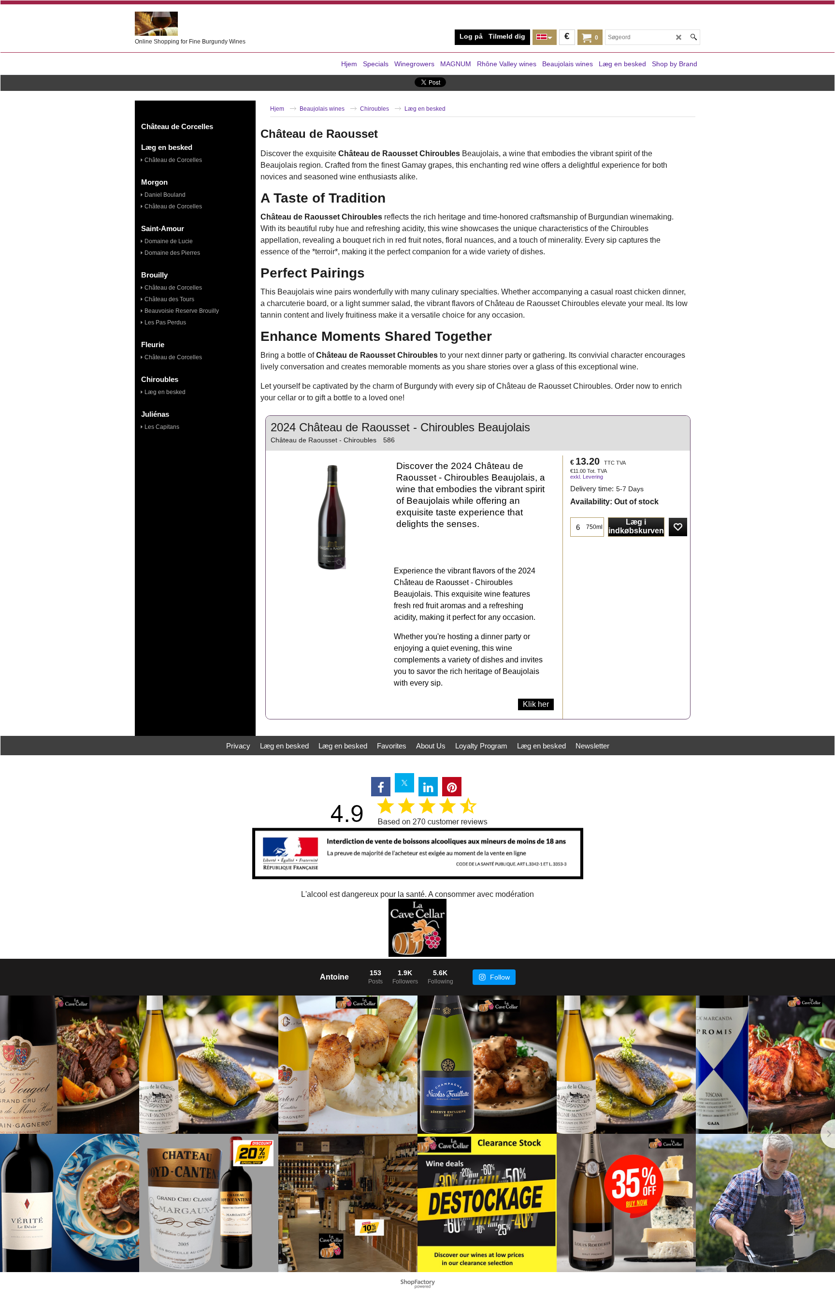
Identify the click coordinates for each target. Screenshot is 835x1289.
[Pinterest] (451, 786)
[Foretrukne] (678, 527)
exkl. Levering (586, 477)
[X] (404, 782)
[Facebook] (380, 786)
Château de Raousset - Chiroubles (323, 440)
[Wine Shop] (207, 24)
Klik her (536, 704)
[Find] (694, 37)
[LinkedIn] (428, 786)
